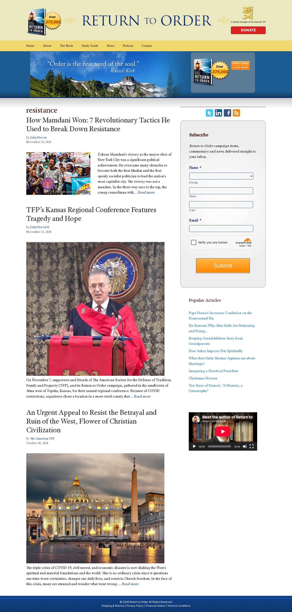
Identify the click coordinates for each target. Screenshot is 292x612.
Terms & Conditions (178, 605)
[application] (223, 431)
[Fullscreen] (251, 446)
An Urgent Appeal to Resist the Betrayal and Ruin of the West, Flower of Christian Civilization (91, 422)
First (192, 196)
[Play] (194, 446)
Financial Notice (155, 605)
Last (192, 210)
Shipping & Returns (113, 605)
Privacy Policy (135, 605)
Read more (146, 193)
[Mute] (245, 446)
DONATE (248, 30)
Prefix (193, 182)
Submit (223, 265)
